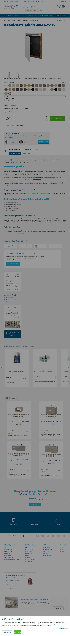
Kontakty (42, 1)
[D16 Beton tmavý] (32, 85)
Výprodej (50, 15)
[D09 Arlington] (25, 85)
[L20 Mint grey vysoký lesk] (44, 89)
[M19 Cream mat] (63, 89)
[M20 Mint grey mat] (6, 93)
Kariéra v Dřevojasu (47, 555)
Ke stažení (27, 557)
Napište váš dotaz (12, 589)
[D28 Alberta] (9, 89)
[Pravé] (12, 99)
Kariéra (37, 1)
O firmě (6, 1)
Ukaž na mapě (58, 608)
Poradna (11, 1)
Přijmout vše (17, 632)
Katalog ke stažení (29, 561)
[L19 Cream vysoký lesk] (40, 89)
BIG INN (39, 221)
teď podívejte (32, 498)
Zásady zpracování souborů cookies (11, 559)
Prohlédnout (34, 504)
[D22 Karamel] (48, 85)
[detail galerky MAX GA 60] (7, 74)
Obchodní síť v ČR (29, 549)
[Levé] (7, 99)
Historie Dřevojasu (46, 547)
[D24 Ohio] (55, 85)
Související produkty (27, 153)
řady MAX (10, 160)
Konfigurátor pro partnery (30, 559)
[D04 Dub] (13, 85)
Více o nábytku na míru (13, 263)
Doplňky (44, 15)
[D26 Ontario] (63, 85)
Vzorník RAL (27, 563)
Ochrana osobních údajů (9, 557)
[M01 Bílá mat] (48, 89)
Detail (24, 378)
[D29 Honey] (13, 89)
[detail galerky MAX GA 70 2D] (15, 74)
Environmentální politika (30, 567)
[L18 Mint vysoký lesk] (36, 89)
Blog (15, 1)
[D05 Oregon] (17, 85)
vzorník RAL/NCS (37, 179)
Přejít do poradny (43, 141)
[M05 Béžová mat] (52, 89)
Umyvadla (39, 15)
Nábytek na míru (31, 1)
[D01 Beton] (9, 85)
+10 (23, 416)
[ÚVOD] (4, 1)
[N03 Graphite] (17, 89)
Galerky (18, 20)
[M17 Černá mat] (55, 89)
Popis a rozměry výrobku (15, 153)
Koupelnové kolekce (62, 15)
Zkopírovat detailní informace (10, 111)
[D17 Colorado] (36, 85)
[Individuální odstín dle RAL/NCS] (9, 93)
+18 (55, 455)
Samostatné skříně (17, 15)
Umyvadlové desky (25, 15)
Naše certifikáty (46, 551)
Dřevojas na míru (28, 553)
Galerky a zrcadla (33, 15)
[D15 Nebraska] (29, 85)
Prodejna (27, 555)
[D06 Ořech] (21, 85)
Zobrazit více (58, 78)
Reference (45, 553)
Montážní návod (9, 297)
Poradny (22, 233)
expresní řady (48, 193)
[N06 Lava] (21, 89)
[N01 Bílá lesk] (6, 85)
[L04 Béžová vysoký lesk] (29, 89)
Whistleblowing (28, 565)
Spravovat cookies (63, 628)
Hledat (41, 10)
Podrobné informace (46, 625)
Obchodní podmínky (8, 549)
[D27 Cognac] (6, 89)
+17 (55, 416)
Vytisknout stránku (62, 20)
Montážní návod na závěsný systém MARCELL (13, 300)
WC (47, 15)
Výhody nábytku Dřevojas (48, 549)
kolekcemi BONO (31, 221)
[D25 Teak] (59, 85)
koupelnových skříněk (60, 221)
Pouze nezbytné (7, 632)
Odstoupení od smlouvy (8, 551)
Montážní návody (29, 551)
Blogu (18, 233)
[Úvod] (4, 20)
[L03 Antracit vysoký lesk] (25, 89)
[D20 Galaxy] (40, 85)
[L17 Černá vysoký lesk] (32, 89)
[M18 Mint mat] (59, 89)
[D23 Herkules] (52, 85)
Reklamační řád (7, 553)
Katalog (18, 1)
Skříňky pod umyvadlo (8, 15)
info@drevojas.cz (13, 584)
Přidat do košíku (58, 118)
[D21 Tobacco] (44, 85)
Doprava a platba (24, 1)
